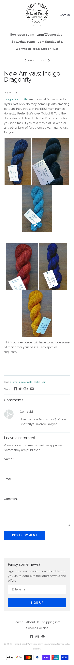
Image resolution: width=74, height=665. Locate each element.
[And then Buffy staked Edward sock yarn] (18, 140)
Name (9, 459)
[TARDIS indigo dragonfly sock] (53, 245)
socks (37, 382)
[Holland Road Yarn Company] (37, 15)
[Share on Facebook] (15, 389)
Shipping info (51, 622)
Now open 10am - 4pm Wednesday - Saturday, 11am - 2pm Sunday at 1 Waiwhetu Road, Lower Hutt (37, 42)
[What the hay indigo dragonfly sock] (37, 292)
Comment (12, 499)
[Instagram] (37, 637)
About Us (32, 622)
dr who (13, 382)
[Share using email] (32, 389)
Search (18, 622)
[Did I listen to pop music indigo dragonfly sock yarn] (50, 140)
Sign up (37, 602)
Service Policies (37, 628)
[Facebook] (31, 637)
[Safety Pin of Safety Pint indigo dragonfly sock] (22, 245)
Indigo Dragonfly (16, 99)
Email (8, 479)
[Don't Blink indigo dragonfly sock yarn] (37, 187)
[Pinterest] (43, 637)
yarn (44, 382)
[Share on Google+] (25, 389)
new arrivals (25, 382)
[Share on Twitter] (20, 389)
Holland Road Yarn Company (28, 644)
